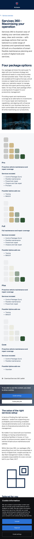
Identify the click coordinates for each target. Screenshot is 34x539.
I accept (17, 521)
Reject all (17, 528)
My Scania (17, 7)
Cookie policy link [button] (17, 401)
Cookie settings (17, 534)
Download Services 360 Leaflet (14, 378)
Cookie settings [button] (17, 396)
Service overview (7, 16)
